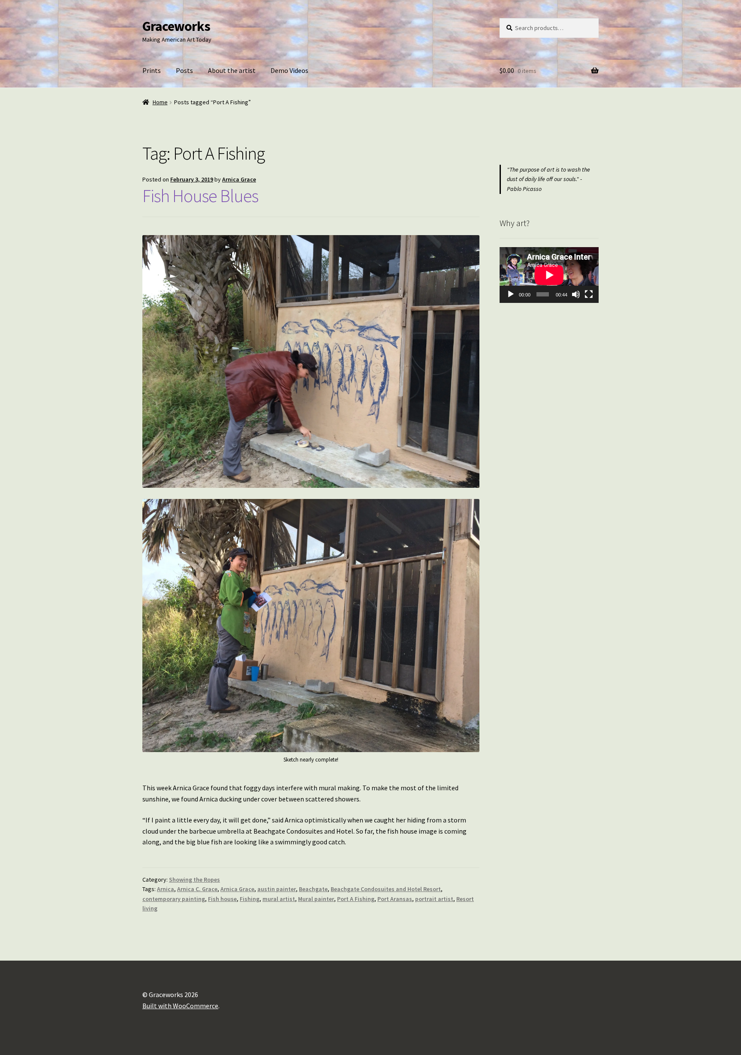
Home (160, 102)
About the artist (232, 70)
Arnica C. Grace (197, 889)
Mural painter (316, 899)
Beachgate (313, 889)
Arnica (165, 889)
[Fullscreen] (588, 294)
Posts (184, 70)
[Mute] (576, 294)
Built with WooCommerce (180, 1005)
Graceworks (176, 26)
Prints (151, 70)
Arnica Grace (239, 179)
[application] (549, 275)
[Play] (510, 294)
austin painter (276, 889)
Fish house (222, 899)
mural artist (278, 899)
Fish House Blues (200, 195)
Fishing (249, 899)
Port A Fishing (355, 899)
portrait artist (434, 899)
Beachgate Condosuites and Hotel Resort (386, 889)
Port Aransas (394, 899)
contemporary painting (173, 899)
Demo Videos (289, 70)
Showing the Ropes (194, 879)
